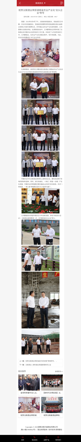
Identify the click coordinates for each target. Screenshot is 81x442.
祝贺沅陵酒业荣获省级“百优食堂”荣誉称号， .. (41, 361)
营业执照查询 (42, 430)
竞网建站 (58, 430)
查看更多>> (59, 371)
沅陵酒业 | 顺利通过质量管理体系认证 (38, 365)
